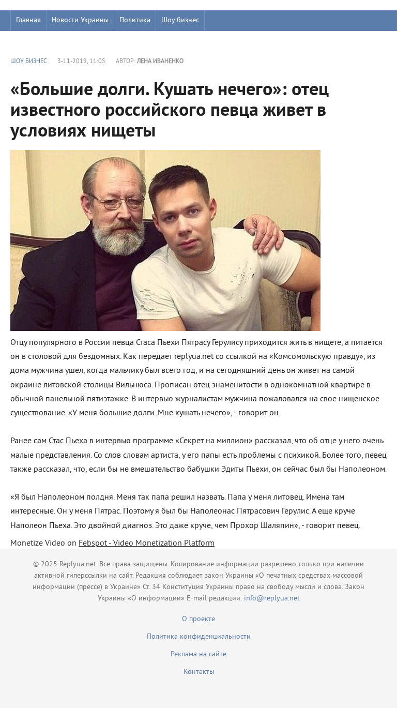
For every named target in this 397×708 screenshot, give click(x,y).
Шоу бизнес (180, 20)
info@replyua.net (272, 598)
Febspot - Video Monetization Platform (147, 543)
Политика (134, 20)
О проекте (198, 619)
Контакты (199, 672)
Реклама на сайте (198, 654)
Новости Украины (80, 20)
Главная (28, 20)
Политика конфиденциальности (199, 636)
